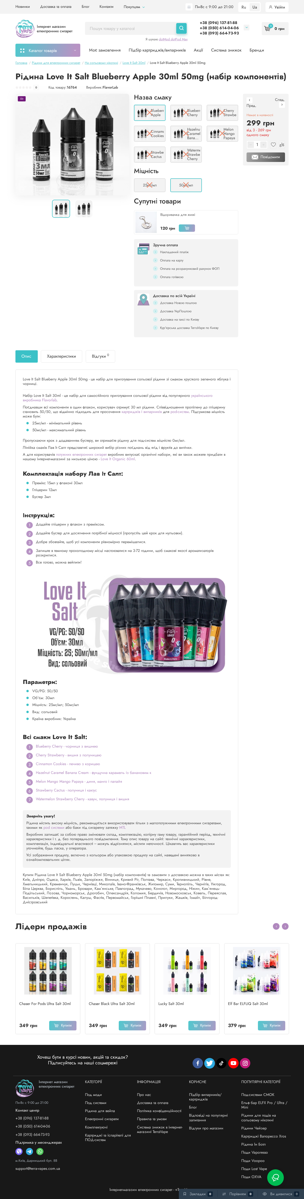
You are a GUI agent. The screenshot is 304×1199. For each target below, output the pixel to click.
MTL (122, 827)
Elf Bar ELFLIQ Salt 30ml (248, 1004)
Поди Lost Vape (254, 1168)
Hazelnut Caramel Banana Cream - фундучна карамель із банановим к (93, 772)
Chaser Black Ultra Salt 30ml (112, 1004)
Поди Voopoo (253, 1160)
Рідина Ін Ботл (253, 1144)
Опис (26, 356)
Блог (85, 6)
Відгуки (100, 356)
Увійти (279, 7)
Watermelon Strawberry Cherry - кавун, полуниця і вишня (82, 799)
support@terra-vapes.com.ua (37, 1168)
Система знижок (226, 50)
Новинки (22, 6)
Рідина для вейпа (100, 1111)
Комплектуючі (96, 1127)
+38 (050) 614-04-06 (219, 28)
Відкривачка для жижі (177, 215)
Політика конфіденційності (159, 1111)
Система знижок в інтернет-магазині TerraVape (159, 1129)
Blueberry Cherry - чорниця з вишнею (67, 746)
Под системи (95, 1102)
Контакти (107, 6)
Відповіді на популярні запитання (208, 1118)
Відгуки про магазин (206, 1128)
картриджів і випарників (142, 411)
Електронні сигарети (102, 1119)
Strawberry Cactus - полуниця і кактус (66, 790)
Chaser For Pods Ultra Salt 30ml (45, 1004)
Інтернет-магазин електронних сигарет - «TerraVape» (152, 1189)
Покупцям (132, 6)
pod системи (53, 827)
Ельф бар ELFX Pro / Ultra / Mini (264, 1105)
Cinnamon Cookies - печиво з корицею (68, 764)
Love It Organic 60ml (118, 459)
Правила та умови (152, 1119)
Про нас (144, 1094)
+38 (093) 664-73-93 (219, 33)
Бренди (257, 50)
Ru (244, 7)
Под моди (93, 1094)
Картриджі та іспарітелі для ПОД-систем (108, 1137)
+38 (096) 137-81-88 (218, 22)
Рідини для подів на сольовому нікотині (258, 1118)
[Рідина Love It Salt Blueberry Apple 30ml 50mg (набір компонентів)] (72, 144)
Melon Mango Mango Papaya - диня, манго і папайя (79, 781)
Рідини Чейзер (254, 1128)
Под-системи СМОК (257, 1094)
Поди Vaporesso (254, 1152)
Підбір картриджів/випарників (157, 50)
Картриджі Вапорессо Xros (263, 1136)
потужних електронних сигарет (81, 454)
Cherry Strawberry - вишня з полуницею (68, 755)
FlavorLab (110, 87)
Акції (198, 50)
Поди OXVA (251, 1177)
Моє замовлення (105, 50)
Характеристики (61, 356)
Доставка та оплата (55, 6)
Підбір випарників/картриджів (205, 1097)
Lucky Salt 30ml (171, 1004)
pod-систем (180, 411)
